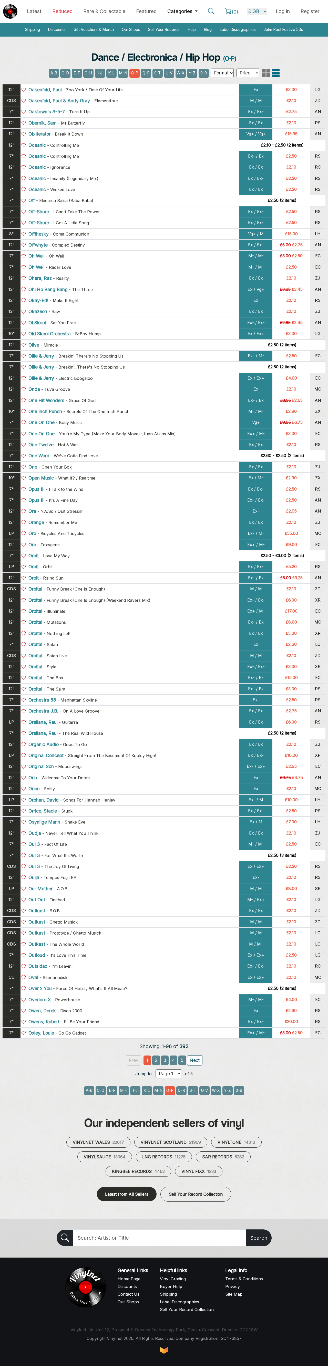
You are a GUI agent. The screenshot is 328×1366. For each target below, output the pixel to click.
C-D (65, 73)
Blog (208, 29)
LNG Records (164, 1156)
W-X (180, 73)
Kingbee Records (138, 1171)
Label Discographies (238, 29)
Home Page (129, 1278)
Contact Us (128, 1294)
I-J (100, 73)
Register (310, 11)
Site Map (233, 1294)
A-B (53, 73)
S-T (157, 73)
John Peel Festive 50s (283, 29)
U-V (169, 73)
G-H (88, 73)
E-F (77, 73)
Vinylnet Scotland (171, 1142)
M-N (123, 73)
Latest (34, 11)
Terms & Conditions (244, 1278)
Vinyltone (236, 1142)
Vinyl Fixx (198, 1171)
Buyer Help (171, 1286)
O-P (134, 73)
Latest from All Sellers (126, 1194)
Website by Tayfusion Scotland (164, 1350)
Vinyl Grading (173, 1278)
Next (195, 1060)
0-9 (203, 73)
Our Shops (131, 29)
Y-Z (192, 73)
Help (192, 29)
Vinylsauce (105, 1156)
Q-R (146, 73)
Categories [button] (180, 11)
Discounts (57, 29)
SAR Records (223, 1156)
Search (258, 1238)
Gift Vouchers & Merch (94, 29)
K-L (111, 73)
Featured (146, 11)
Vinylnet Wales (98, 1142)
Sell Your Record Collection (196, 1194)
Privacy (232, 1286)
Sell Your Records (164, 29)
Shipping (32, 29)
